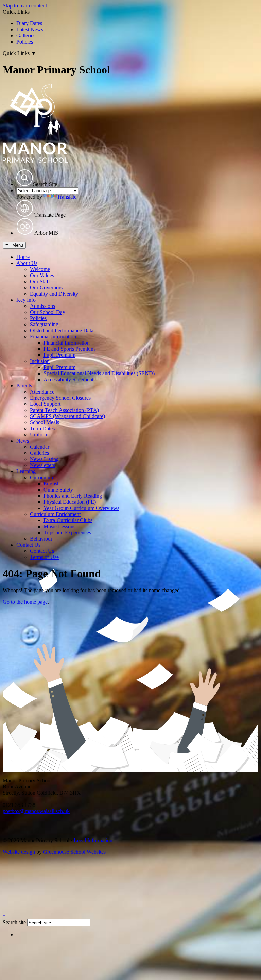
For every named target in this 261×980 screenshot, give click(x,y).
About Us (26, 263)
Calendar (39, 447)
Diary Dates (29, 23)
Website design (19, 852)
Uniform (39, 434)
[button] (24, 177)
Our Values (42, 275)
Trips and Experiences (67, 532)
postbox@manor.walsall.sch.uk (36, 811)
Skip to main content (25, 6)
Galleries (25, 35)
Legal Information (93, 840)
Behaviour (41, 539)
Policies (24, 42)
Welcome (40, 269)
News (22, 441)
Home (23, 257)
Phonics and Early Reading (73, 496)
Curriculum (42, 477)
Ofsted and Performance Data (61, 330)
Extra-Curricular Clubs (68, 520)
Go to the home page (25, 602)
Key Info (26, 300)
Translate (66, 197)
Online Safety (58, 490)
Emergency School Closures (60, 398)
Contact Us (28, 545)
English (52, 483)
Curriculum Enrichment (55, 514)
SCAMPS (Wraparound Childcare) (67, 416)
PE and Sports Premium (69, 349)
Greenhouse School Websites (74, 852)
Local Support (45, 404)
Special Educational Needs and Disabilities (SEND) (99, 373)
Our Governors (46, 287)
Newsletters (42, 465)
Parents (24, 385)
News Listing (44, 459)
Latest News (29, 29)
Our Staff (40, 281)
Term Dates (42, 428)
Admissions (42, 306)
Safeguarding (44, 324)
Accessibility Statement (68, 379)
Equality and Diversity (54, 294)
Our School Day (47, 312)
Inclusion (40, 361)
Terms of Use (44, 557)
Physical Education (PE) (70, 502)
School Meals (44, 422)
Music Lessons (59, 526)
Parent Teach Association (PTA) (64, 410)
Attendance (42, 392)
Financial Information (53, 336)
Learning (26, 471)
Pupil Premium (59, 355)
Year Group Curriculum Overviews (81, 508)
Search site (14, 922)
